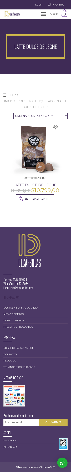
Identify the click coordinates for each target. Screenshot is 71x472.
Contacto (10, 354)
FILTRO (13, 95)
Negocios (9, 360)
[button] (62, 463)
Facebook (10, 440)
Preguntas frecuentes (18, 326)
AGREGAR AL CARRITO (37, 199)
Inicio (8, 101)
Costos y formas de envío (20, 307)
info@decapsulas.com (22, 288)
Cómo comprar (13, 320)
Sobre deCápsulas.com (18, 348)
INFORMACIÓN (11, 297)
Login (38, 4)
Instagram (10, 447)
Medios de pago (13, 314)
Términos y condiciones (19, 367)
